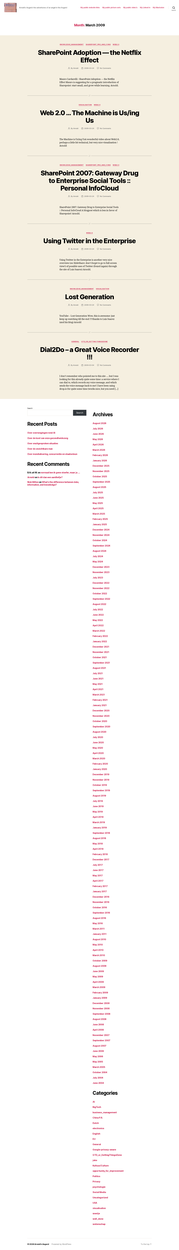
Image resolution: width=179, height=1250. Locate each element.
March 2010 (99, 955)
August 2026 (99, 423)
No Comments (105, 68)
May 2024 (98, 561)
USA (95, 1203)
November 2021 (101, 652)
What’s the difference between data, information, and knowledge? (53, 483)
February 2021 (100, 700)
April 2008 (98, 1030)
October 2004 (100, 1072)
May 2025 (98, 503)
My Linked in (145, 7)
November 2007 (101, 1035)
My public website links (90, 7)
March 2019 (99, 822)
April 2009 (98, 982)
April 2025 (98, 508)
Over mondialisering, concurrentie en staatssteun (52, 454)
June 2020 (98, 742)
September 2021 (101, 662)
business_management (105, 1112)
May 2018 (98, 843)
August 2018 (99, 838)
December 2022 (101, 583)
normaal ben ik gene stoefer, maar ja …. (60, 472)
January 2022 (100, 641)
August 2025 (99, 487)
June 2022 (98, 615)
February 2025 (100, 519)
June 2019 (98, 806)
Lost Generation (89, 297)
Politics (96, 1176)
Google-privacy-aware (104, 1149)
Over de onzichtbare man (40, 449)
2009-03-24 (89, 68)
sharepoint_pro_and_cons (98, 44)
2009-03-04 (89, 365)
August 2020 (99, 732)
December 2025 (101, 466)
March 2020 (99, 758)
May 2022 (98, 620)
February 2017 (100, 886)
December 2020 (101, 710)
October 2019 (100, 785)
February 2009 (100, 992)
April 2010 (98, 950)
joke (95, 1160)
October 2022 (100, 593)
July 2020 (98, 737)
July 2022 (98, 609)
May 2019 (98, 811)
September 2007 (101, 1040)
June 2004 (98, 1083)
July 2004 (98, 1077)
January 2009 (100, 998)
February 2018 (100, 854)
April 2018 (98, 849)
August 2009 (99, 966)
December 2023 (101, 567)
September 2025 (101, 482)
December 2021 (101, 646)
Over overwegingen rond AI (41, 433)
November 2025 (101, 471)
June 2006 (98, 1051)
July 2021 (98, 673)
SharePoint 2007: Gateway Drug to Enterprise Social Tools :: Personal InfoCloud (89, 180)
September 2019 (101, 790)
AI (94, 1102)
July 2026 (98, 428)
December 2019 (101, 774)
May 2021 (98, 684)
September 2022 (101, 599)
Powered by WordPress (61, 1244)
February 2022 (100, 636)
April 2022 (98, 625)
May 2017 (98, 875)
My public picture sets (111, 7)
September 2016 (101, 912)
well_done (98, 1219)
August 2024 (99, 551)
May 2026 (98, 439)
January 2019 (100, 827)
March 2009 (99, 987)
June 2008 (98, 1024)
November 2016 (101, 902)
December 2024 (101, 529)
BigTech (97, 1107)
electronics (98, 1128)
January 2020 (100, 769)
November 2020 (101, 716)
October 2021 (100, 657)
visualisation (85, 105)
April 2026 (98, 444)
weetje (96, 1213)
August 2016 (99, 918)
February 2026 (100, 455)
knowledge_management (72, 44)
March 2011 (99, 928)
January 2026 (100, 460)
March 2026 (99, 450)
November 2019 (101, 780)
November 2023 (101, 572)
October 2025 (100, 476)
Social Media (99, 1192)
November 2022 (101, 588)
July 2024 (98, 556)
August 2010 (99, 939)
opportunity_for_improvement (108, 1171)
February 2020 (100, 763)
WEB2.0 (116, 44)
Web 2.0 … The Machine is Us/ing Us (89, 116)
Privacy (96, 1181)
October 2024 (100, 540)
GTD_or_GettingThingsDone (94, 342)
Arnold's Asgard (41, 1244)
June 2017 (98, 870)
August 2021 (99, 668)
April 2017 (98, 881)
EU (94, 1139)
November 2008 (101, 1008)
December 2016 (101, 897)
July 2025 (98, 492)
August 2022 (99, 604)
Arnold (75, 68)
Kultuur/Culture (101, 1165)
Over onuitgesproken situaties (42, 443)
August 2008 (99, 1019)
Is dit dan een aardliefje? (50, 477)
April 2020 (98, 753)
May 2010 (98, 944)
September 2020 (101, 726)
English (96, 1133)
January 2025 (100, 524)
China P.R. (98, 1117)
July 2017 (98, 865)
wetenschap (99, 1224)
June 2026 (98, 434)
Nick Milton (33, 482)
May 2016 (98, 923)
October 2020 (100, 721)
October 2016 (100, 907)
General (75, 342)
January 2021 (100, 705)
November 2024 (101, 535)
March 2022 (99, 631)
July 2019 (98, 801)
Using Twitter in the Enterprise (89, 241)
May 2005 (98, 1061)
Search (29, 408)
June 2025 (98, 497)
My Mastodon (158, 7)
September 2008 (101, 1014)
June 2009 (98, 971)
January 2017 (100, 891)
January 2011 (99, 934)
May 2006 (98, 1056)
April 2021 (98, 689)
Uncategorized (100, 1197)
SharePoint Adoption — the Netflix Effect (89, 56)
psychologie (99, 1187)
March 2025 (99, 513)
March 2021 (99, 694)
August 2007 (99, 1046)
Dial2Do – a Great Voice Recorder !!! (89, 353)
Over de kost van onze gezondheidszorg (47, 438)
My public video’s (130, 7)
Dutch (96, 1123)
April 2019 (98, 817)
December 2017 (101, 859)
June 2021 (98, 678)
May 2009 (98, 976)
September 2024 (101, 545)
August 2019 (99, 795)
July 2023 (98, 577)
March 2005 (99, 1067)
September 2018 (101, 833)
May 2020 (98, 748)
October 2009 (100, 960)
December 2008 (101, 1003)
